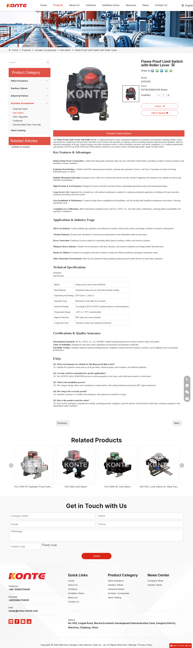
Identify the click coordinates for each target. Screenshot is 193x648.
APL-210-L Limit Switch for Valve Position (159, 486)
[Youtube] (29, 621)
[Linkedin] (11, 621)
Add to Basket (158, 113)
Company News (155, 580)
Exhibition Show (76, 593)
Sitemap (132, 645)
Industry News (154, 585)
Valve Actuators (19, 80)
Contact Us (73, 601)
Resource (73, 597)
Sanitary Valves (19, 88)
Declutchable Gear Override (27, 124)
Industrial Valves (19, 95)
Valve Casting (18, 130)
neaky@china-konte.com (23, 610)
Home (71, 580)
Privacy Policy (145, 645)
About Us (73, 585)
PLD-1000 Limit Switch (76, 486)
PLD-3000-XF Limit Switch (117, 486)
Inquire (158, 106)
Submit (96, 556)
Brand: (144, 86)
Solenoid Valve (20, 109)
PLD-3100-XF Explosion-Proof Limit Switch (34, 486)
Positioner (18, 120)
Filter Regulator (20, 116)
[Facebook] (17, 621)
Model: (144, 78)
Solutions (72, 589)
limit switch (18, 112)
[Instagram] (23, 621)
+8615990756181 (19, 600)
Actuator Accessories (22, 103)
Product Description (118, 133)
